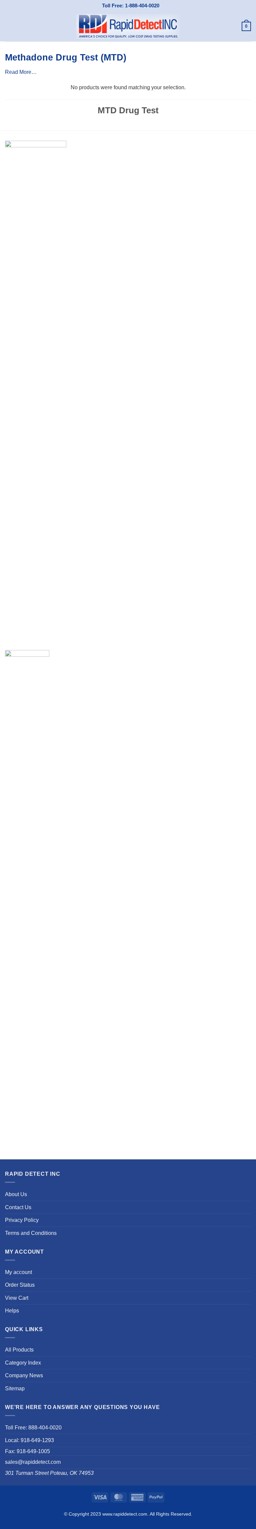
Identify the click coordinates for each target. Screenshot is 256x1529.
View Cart (16, 1298)
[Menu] (9, 26)
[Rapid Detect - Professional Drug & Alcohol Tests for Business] (128, 26)
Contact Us (18, 1207)
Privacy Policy (22, 1220)
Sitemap (15, 1388)
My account (18, 1272)
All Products (19, 1350)
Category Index (23, 1363)
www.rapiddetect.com (124, 1514)
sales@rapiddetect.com (33, 1462)
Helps (12, 1310)
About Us (16, 1194)
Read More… (21, 72)
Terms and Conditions (31, 1233)
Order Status (20, 1285)
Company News (24, 1375)
